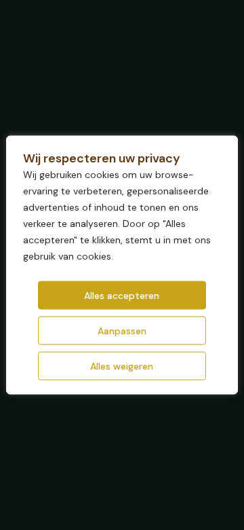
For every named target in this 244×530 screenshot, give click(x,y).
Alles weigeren (121, 366)
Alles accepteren (121, 295)
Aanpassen (122, 331)
